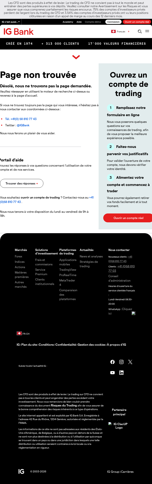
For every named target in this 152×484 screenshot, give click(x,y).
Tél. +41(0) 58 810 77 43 (21, 119)
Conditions (46, 344)
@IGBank (23, 125)
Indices (19, 261)
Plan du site (29, 344)
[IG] (19, 31)
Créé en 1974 (19, 43)
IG (18, 344)
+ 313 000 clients (60, 43)
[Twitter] (130, 362)
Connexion (113, 21)
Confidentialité (65, 344)
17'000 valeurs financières (117, 43)
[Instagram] (121, 362)
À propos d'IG (116, 344)
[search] (139, 31)
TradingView (67, 269)
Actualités (86, 250)
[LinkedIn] (121, 372)
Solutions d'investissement (46, 251)
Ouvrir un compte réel (137, 21)
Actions (20, 267)
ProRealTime (67, 275)
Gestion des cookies (91, 344)
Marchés (21, 250)
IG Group (113, 471)
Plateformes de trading (67, 251)
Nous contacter (119, 250)
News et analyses (91, 256)
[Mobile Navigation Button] (147, 31)
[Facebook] (112, 362)
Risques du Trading (64, 405)
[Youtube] (112, 372)
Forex (18, 256)
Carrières (127, 471)
